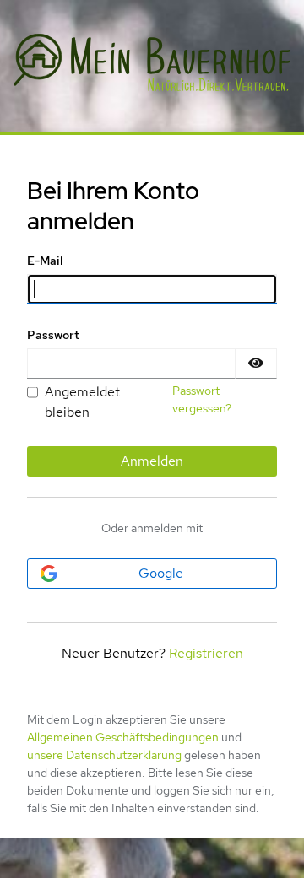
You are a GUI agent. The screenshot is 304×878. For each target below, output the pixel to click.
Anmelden (152, 461)
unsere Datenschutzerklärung (104, 754)
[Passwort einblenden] (256, 363)
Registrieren (206, 653)
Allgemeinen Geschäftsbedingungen (123, 737)
